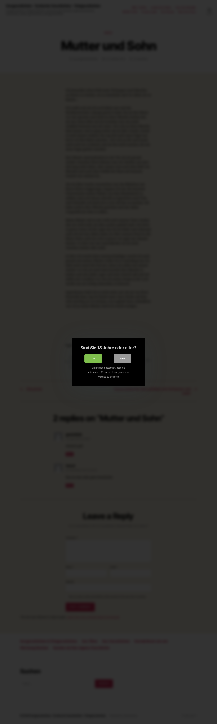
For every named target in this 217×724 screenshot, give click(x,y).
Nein (122, 358)
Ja (93, 358)
